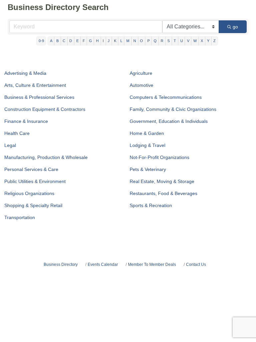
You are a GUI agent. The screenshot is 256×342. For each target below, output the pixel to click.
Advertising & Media (25, 73)
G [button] (90, 41)
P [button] (148, 41)
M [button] (127, 41)
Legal (10, 145)
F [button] (84, 41)
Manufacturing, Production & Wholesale (46, 157)
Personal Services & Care (31, 169)
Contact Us (196, 264)
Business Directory (61, 264)
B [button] (57, 41)
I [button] (103, 41)
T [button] (175, 41)
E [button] (77, 41)
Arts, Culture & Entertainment (35, 85)
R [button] (162, 41)
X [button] (202, 41)
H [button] (97, 41)
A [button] (51, 41)
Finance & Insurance (26, 121)
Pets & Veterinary (148, 169)
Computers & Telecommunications (166, 97)
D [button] (70, 41)
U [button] (181, 41)
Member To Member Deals (152, 264)
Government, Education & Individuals (169, 121)
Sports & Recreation (151, 205)
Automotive (141, 85)
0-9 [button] (41, 41)
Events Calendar (103, 264)
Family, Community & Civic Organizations (173, 109)
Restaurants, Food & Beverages (163, 193)
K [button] (115, 41)
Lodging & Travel (147, 145)
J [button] (109, 41)
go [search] (235, 26)
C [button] (64, 41)
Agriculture (141, 73)
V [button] (188, 41)
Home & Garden (147, 133)
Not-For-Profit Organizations (159, 157)
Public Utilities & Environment (35, 181)
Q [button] (155, 41)
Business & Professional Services (39, 97)
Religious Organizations (29, 193)
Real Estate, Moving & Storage (162, 181)
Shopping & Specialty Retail (33, 205)
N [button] (134, 41)
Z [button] (214, 41)
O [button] (141, 41)
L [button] (121, 41)
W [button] (195, 41)
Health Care (17, 133)
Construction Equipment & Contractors (44, 109)
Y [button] (208, 41)
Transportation (19, 217)
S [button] (168, 41)
